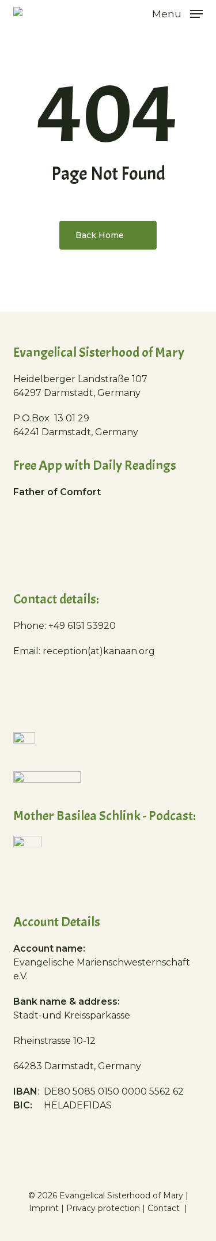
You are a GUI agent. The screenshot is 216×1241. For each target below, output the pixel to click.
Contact (164, 1208)
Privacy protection (103, 1208)
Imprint (44, 1208)
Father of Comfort (57, 491)
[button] (177, 13)
